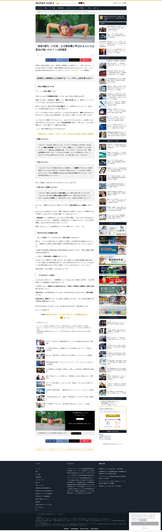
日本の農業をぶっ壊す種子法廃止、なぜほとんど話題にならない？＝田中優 (116, 392)
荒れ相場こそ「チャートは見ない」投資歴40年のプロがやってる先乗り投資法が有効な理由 (116, 43)
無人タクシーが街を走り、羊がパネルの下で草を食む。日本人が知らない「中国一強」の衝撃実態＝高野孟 (116, 118)
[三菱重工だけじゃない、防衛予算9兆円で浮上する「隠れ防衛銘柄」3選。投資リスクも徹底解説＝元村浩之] (102, 170)
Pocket (86, 60)
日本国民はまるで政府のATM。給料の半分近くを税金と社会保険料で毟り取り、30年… (116, 355)
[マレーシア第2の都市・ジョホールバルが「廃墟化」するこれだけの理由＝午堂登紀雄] (40, 384)
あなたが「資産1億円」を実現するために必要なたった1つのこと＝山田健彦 (69, 355)
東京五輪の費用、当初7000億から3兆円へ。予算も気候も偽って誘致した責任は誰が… (116, 362)
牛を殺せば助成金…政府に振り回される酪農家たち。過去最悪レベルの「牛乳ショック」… (116, 331)
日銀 (81, 477)
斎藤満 (86, 468)
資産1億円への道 (77, 70)
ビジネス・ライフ (71, 8)
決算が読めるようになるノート (78, 473)
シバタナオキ (70, 468)
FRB (92, 470)
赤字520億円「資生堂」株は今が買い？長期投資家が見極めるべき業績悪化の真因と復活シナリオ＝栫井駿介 (116, 72)
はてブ (61, 60)
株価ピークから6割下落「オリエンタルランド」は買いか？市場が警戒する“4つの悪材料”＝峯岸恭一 (116, 201)
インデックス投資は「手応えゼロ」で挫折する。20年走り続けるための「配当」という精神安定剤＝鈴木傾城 (116, 126)
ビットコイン (88, 491)
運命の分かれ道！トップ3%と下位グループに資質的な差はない (67, 314)
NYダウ (75, 475)
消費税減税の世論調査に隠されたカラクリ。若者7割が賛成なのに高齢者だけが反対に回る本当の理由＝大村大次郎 (116, 134)
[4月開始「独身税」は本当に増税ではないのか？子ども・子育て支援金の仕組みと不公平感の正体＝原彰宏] (102, 209)
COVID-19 (89, 493)
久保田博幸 (82, 491)
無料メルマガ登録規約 (104, 408)
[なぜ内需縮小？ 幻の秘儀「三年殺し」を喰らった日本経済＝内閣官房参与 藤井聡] (40, 370)
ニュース (39, 8)
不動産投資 (61, 8)
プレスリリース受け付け (105, 439)
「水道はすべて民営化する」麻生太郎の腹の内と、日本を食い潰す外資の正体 (116, 385)
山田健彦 (70, 449)
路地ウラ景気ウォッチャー (42, 499)
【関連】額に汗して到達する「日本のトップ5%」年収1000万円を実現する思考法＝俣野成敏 (65, 134)
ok (144, 523)
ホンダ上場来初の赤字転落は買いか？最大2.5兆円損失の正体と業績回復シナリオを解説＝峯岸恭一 (116, 185)
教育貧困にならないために (88, 484)
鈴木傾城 (69, 486)
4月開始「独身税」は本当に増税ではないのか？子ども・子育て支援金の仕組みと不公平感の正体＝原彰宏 (116, 209)
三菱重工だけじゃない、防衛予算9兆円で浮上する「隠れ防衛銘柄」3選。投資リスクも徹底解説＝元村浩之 (116, 170)
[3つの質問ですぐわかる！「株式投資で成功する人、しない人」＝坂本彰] (40, 405)
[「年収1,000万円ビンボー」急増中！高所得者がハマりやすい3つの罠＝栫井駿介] (40, 398)
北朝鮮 (70, 470)
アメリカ (77, 486)
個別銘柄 (69, 484)
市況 (89, 8)
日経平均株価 (88, 488)
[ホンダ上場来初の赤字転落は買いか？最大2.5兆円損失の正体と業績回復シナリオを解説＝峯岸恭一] (102, 186)
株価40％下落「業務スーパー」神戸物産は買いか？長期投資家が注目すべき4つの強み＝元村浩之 (116, 154)
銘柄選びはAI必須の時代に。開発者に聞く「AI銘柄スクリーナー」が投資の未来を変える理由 (114, 18)
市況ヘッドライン (40, 485)
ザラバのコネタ (39, 507)
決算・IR (95, 8)
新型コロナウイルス (79, 488)
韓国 (91, 475)
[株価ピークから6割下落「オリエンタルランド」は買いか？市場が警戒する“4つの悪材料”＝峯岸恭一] (102, 201)
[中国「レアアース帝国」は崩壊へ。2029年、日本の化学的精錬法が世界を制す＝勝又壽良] (102, 162)
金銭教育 (90, 449)
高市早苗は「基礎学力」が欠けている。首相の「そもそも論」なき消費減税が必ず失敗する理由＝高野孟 (116, 111)
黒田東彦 (90, 468)
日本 (73, 486)
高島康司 (85, 470)
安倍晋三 (74, 484)
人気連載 (81, 8)
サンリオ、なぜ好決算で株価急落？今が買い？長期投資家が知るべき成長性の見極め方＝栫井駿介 (63, 326)
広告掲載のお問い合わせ (105, 436)
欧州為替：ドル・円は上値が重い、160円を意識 (111, 468)
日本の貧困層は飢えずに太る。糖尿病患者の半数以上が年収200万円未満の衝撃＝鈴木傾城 (116, 80)
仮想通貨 (79, 484)
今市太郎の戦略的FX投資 (83, 475)
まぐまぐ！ (61, 514)
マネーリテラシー (60, 449)
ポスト (75, 60)
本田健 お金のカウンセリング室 (43, 504)
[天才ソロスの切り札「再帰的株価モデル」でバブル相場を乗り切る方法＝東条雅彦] (40, 342)
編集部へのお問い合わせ (105, 437)
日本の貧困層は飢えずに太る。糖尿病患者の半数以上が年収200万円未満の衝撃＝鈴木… (116, 370)
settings (145, 528)
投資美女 (38, 501)
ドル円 (71, 475)
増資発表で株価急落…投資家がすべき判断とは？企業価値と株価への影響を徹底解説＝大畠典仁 (116, 193)
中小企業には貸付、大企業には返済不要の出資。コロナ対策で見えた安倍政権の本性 (116, 347)
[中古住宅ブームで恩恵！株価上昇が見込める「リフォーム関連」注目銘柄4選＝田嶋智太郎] (102, 147)
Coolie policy (143, 520)
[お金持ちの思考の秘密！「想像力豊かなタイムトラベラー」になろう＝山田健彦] (40, 391)
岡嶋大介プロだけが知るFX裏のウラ (44, 490)
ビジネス (122, 60)
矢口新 (82, 468)
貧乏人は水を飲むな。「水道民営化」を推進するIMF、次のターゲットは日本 (116, 65)
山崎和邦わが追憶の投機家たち (43, 488)
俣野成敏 (84, 477)
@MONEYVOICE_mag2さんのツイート (113, 444)
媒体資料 (101, 434)
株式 (46, 8)
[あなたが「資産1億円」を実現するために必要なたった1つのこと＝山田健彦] (40, 356)
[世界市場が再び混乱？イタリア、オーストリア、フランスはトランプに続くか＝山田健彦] (40, 363)
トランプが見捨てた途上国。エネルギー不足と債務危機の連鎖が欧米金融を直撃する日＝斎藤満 (116, 177)
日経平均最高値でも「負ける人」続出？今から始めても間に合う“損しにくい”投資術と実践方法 (116, 28)
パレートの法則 (48, 449)
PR (36, 510)
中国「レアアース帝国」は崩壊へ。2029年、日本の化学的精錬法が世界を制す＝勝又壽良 (116, 35)
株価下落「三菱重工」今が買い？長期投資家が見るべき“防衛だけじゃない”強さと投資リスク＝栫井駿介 (116, 88)
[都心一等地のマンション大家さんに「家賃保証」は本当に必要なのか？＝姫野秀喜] (40, 377)
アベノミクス (77, 468)
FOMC (71, 493)
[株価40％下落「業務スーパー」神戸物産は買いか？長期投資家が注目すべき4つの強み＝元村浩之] (102, 155)
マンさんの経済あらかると (79, 493)
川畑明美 (77, 491)
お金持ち (39, 449)
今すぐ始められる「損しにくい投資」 (68, 3)
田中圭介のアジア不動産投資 (43, 496)
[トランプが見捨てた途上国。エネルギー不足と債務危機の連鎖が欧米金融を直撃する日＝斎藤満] (102, 178)
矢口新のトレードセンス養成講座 (44, 493)
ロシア (89, 470)
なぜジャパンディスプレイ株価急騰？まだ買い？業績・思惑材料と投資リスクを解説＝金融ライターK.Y (116, 216)
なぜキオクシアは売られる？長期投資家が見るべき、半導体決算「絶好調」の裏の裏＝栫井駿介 (116, 103)
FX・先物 (52, 8)
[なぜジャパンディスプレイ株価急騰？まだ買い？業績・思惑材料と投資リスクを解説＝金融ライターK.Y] (102, 217)
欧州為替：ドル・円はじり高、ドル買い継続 (110, 486)
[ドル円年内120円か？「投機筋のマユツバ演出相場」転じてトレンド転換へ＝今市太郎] (40, 349)
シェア (49, 60)
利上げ (72, 488)
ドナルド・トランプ (77, 470)
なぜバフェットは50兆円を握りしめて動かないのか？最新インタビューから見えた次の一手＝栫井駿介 (116, 51)
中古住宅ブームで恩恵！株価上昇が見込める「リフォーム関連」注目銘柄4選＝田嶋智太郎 (116, 146)
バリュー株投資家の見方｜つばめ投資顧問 (83, 482)
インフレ (72, 491)
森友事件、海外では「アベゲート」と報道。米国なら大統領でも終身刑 (116, 323)
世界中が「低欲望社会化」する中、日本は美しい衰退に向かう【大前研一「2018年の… (116, 378)
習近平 (84, 480)
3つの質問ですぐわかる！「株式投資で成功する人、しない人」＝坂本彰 (68, 404)
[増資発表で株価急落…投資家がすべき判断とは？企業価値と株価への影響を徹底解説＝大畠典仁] (102, 194)
